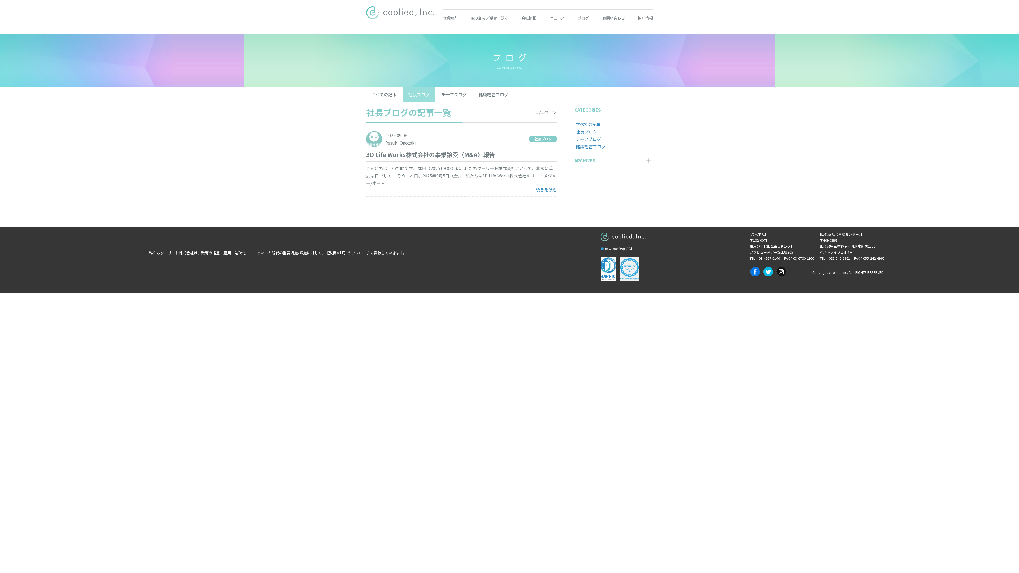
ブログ (583, 18)
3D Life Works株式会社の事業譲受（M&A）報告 (430, 154)
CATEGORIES (588, 110)
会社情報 (528, 18)
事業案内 (450, 18)
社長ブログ (419, 94)
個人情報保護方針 (618, 248)
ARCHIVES (585, 160)
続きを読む (546, 189)
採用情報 (645, 18)
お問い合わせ (613, 18)
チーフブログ (454, 94)
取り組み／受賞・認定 (489, 18)
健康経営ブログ (493, 94)
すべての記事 (384, 94)
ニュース (557, 18)
